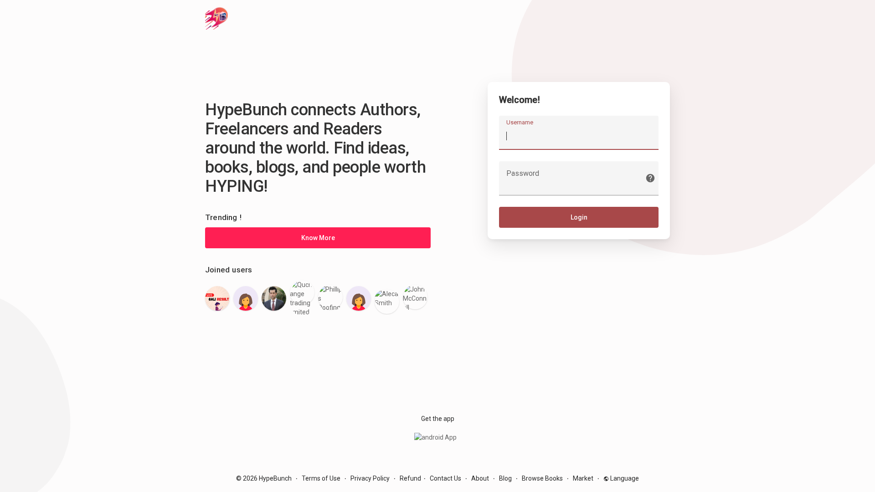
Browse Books (542, 478)
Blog (505, 478)
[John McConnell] (415, 297)
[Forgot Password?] (650, 178)
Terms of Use (321, 478)
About (480, 478)
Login (579, 217)
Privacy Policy (370, 478)
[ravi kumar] (217, 298)
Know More (318, 237)
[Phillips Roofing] (330, 297)
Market (583, 478)
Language (624, 478)
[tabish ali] (274, 298)
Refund (410, 478)
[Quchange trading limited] (302, 292)
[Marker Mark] (245, 298)
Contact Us (445, 478)
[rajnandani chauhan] (358, 298)
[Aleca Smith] (387, 301)
